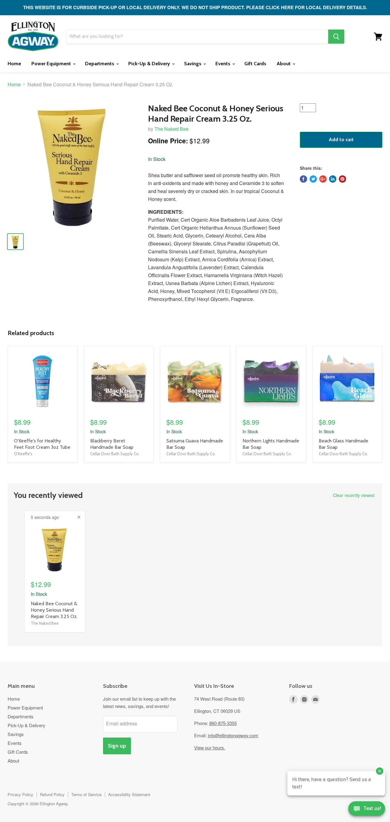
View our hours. (209, 747)
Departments (100, 63)
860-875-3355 (223, 723)
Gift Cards (255, 63)
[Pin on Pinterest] (342, 179)
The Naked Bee (171, 128)
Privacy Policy (20, 794)
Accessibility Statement (129, 794)
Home (14, 63)
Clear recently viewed (353, 495)
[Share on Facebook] (303, 179)
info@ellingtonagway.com (233, 735)
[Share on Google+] (323, 179)
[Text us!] (366, 810)
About (284, 63)
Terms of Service (86, 794)
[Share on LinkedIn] (332, 179)
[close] (79, 517)
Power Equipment (51, 63)
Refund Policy (52, 794)
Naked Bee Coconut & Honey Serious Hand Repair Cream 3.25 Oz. (54, 610)
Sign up (117, 745)
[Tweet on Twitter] (313, 179)
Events (223, 63)
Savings (193, 63)
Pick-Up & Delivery (149, 63)
